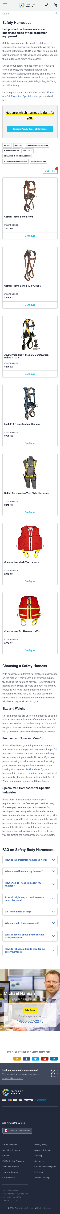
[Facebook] (26, 1059)
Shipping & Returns (43, 1150)
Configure (30, 235)
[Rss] (17, 1059)
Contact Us (39, 1161)
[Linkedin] (54, 1059)
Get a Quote (30, 1010)
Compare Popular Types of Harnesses (30, 129)
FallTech (18, 145)
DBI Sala (7, 145)
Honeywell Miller (11, 150)
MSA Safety (27, 150)
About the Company (11, 1150)
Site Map (38, 1155)
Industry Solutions (10, 1166)
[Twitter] (35, 1059)
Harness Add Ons (38, 161)
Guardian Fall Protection (37, 145)
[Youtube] (44, 1059)
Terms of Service (10, 1172)
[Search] (56, 13)
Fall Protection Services (13, 1161)
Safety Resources (10, 1144)
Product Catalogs (42, 1177)
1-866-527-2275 (30, 1021)
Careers (5, 1155)
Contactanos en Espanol (45, 1166)
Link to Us (38, 1172)
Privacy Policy (40, 1144)
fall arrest (28, 761)
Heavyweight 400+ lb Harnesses (17, 156)
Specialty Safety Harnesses (15, 161)
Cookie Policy (8, 1177)
